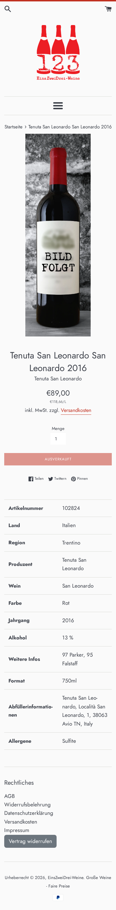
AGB (9, 796)
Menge (58, 428)
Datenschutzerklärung (28, 813)
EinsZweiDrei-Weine (65, 878)
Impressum (16, 830)
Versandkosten (76, 410)
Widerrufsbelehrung (27, 804)
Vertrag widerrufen (30, 841)
